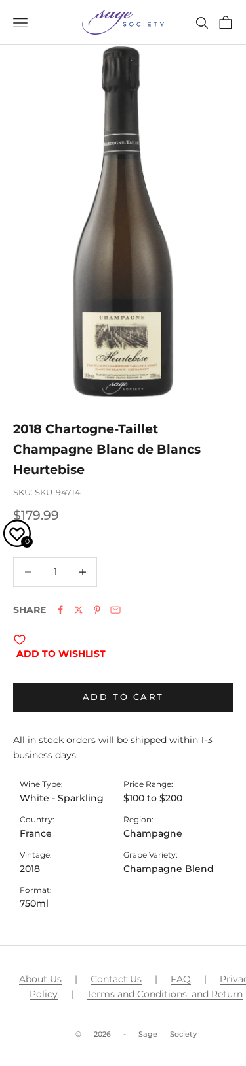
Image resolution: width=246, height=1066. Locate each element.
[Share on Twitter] (78, 610)
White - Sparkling (62, 798)
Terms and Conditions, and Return (165, 994)
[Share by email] (115, 610)
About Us (40, 979)
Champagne (152, 833)
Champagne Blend (168, 868)
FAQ (181, 979)
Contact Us (116, 979)
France (36, 833)
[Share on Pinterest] (97, 610)
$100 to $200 (152, 798)
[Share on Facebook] (60, 610)
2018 (30, 868)
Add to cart (123, 696)
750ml (34, 903)
